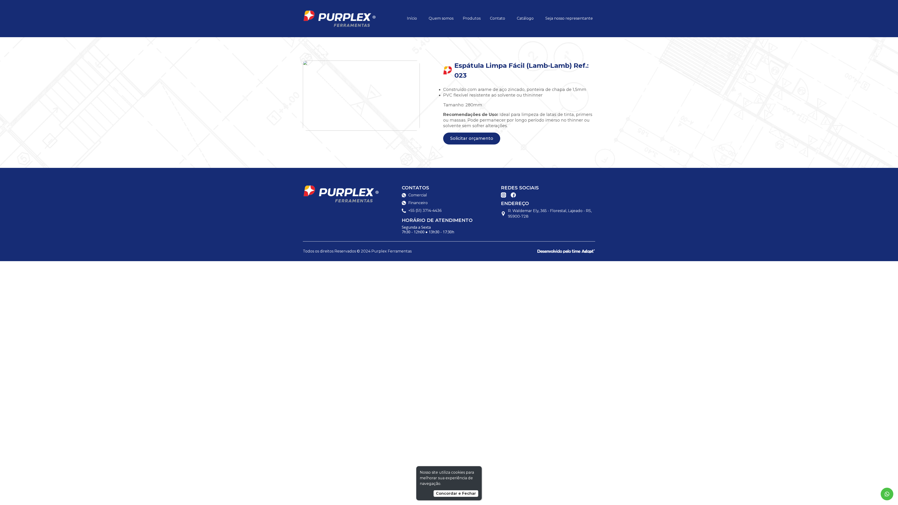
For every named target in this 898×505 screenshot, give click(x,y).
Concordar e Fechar (456, 493)
